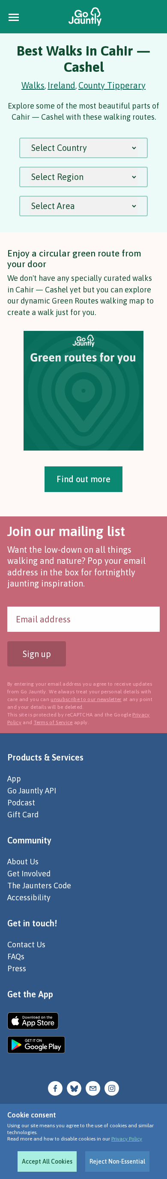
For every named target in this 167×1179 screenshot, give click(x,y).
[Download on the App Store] (36, 1020)
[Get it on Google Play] (36, 1044)
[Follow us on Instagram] (111, 1087)
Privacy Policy (126, 1139)
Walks (33, 85)
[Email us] (93, 1087)
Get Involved (29, 873)
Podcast (21, 802)
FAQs (15, 956)
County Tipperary (112, 85)
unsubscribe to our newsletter (86, 699)
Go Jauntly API (31, 790)
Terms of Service (53, 722)
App (14, 778)
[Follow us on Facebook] (55, 1087)
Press (16, 968)
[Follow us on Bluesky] (74, 1087)
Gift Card (23, 814)
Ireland (61, 85)
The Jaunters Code (39, 885)
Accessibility (29, 897)
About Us (23, 861)
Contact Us (26, 944)
